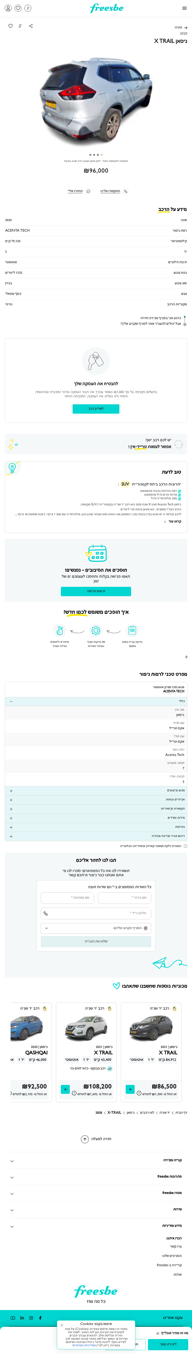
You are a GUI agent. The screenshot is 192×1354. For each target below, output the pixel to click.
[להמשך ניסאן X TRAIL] (130, 1089)
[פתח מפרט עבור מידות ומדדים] (9, 818)
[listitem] (96, 712)
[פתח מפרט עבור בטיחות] (9, 827)
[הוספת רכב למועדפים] (10, 26)
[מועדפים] (18, 8)
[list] (96, 701)
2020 (99, 1113)
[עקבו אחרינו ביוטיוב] (12, 1318)
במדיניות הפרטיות (84, 1345)
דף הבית (181, 1113)
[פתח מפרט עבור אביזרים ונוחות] (9, 800)
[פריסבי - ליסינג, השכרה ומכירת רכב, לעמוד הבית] (106, 11)
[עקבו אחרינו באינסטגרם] (31, 1318)
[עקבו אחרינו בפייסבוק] (40, 1318)
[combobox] (96, 928)
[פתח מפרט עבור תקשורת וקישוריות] (9, 809)
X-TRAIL (114, 1113)
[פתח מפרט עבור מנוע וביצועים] (9, 790)
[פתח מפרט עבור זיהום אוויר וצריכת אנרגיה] (9, 836)
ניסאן (131, 1113)
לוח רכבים (147, 1113)
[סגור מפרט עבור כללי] (9, 701)
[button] (8, 8)
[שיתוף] (30, 26)
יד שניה (164, 1113)
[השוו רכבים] (27, 8)
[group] (96, 102)
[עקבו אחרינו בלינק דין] (21, 1318)
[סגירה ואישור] (62, 1325)
